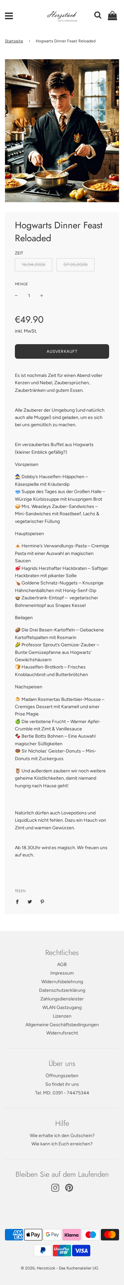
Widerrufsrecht (62, 1033)
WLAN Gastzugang (62, 1007)
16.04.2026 (33, 264)
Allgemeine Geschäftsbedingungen (62, 1025)
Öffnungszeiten (62, 1075)
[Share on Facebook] (19, 901)
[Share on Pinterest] (42, 901)
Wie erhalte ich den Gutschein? (62, 1135)
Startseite (14, 41)
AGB (62, 964)
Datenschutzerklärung (62, 990)
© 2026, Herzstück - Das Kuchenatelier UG (59, 1268)
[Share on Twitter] (30, 901)
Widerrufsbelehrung (62, 982)
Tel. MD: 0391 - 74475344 (62, 1093)
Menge (21, 284)
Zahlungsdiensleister (62, 999)
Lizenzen (62, 1016)
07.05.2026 (75, 264)
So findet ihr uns (62, 1084)
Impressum (62, 973)
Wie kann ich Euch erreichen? (62, 1144)
